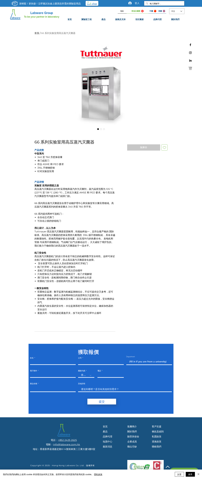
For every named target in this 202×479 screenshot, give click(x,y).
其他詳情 (81, 384)
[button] (120, 19)
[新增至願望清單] (164, 147)
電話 (99, 371)
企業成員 (132, 441)
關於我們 (132, 431)
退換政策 (156, 441)
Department (130, 357)
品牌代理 (107, 436)
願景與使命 (133, 436)
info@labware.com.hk (66, 444)
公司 (80, 358)
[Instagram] (190, 52)
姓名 (32, 358)
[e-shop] (190, 68)
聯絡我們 (156, 446)
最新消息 (107, 446)
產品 (105, 431)
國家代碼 (81, 371)
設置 (179, 474)
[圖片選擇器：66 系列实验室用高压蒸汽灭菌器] (98, 129)
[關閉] (198, 474)
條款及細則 (158, 431)
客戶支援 (156, 426)
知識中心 (107, 441)
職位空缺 (132, 446)
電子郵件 (33, 371)
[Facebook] (190, 44)
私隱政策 (156, 436)
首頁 (36, 33)
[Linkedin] (190, 60)
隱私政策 (98, 474)
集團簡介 (132, 426)
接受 (190, 474)
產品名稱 (33, 384)
